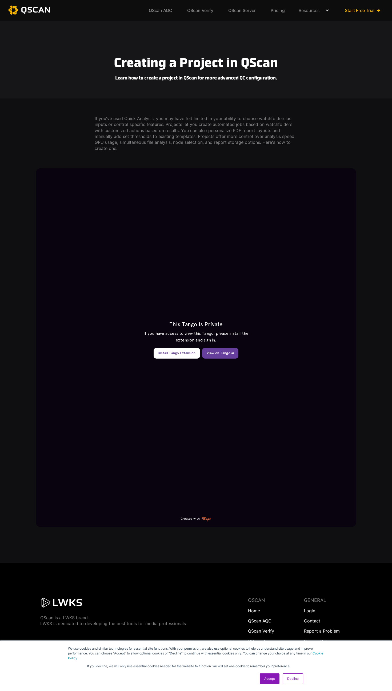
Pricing (278, 10)
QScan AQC (160, 10)
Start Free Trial (359, 10)
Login (309, 610)
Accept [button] (269, 679)
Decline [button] (293, 679)
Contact (312, 621)
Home (254, 610)
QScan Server (242, 10)
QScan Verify (200, 10)
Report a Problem (322, 631)
